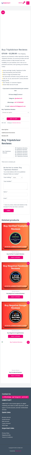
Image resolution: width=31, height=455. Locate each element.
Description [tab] (5, 129)
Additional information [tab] (8, 132)
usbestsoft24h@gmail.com (18, 106)
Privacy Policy (5, 433)
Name (6, 192)
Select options (15, 257)
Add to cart (13, 119)
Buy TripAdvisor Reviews (8, 109)
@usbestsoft (18, 98)
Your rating (8, 177)
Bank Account (5, 421)
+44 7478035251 (19, 102)
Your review (8, 181)
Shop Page (5, 425)
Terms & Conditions (7, 437)
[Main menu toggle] (27, 3)
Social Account (6, 419)
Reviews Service (17, 122)
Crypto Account (6, 423)
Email (5, 198)
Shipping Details (6, 435)
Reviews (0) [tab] (5, 136)
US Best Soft (18, 451)
